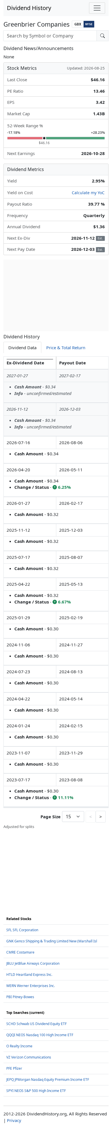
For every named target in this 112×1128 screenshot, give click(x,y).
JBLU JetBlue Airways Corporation (32, 963)
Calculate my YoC (88, 192)
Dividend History (29, 8)
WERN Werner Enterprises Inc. (30, 985)
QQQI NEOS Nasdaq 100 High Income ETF (39, 1034)
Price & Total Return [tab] (65, 347)
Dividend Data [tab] (22, 347)
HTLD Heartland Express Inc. (29, 974)
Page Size (50, 816)
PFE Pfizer (14, 1068)
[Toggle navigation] (97, 8)
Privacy (14, 1120)
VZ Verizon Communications (28, 1057)
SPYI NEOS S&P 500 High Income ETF (36, 1090)
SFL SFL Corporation (22, 930)
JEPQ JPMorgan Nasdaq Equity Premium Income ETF (47, 1079)
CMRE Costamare (20, 952)
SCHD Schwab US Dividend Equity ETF (36, 1023)
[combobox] (50, 35)
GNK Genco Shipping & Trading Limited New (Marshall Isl (51, 941)
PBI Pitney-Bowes (20, 996)
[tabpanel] (56, 592)
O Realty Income (19, 1046)
